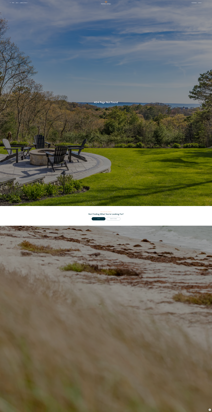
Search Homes (113, 218)
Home (98, 218)
